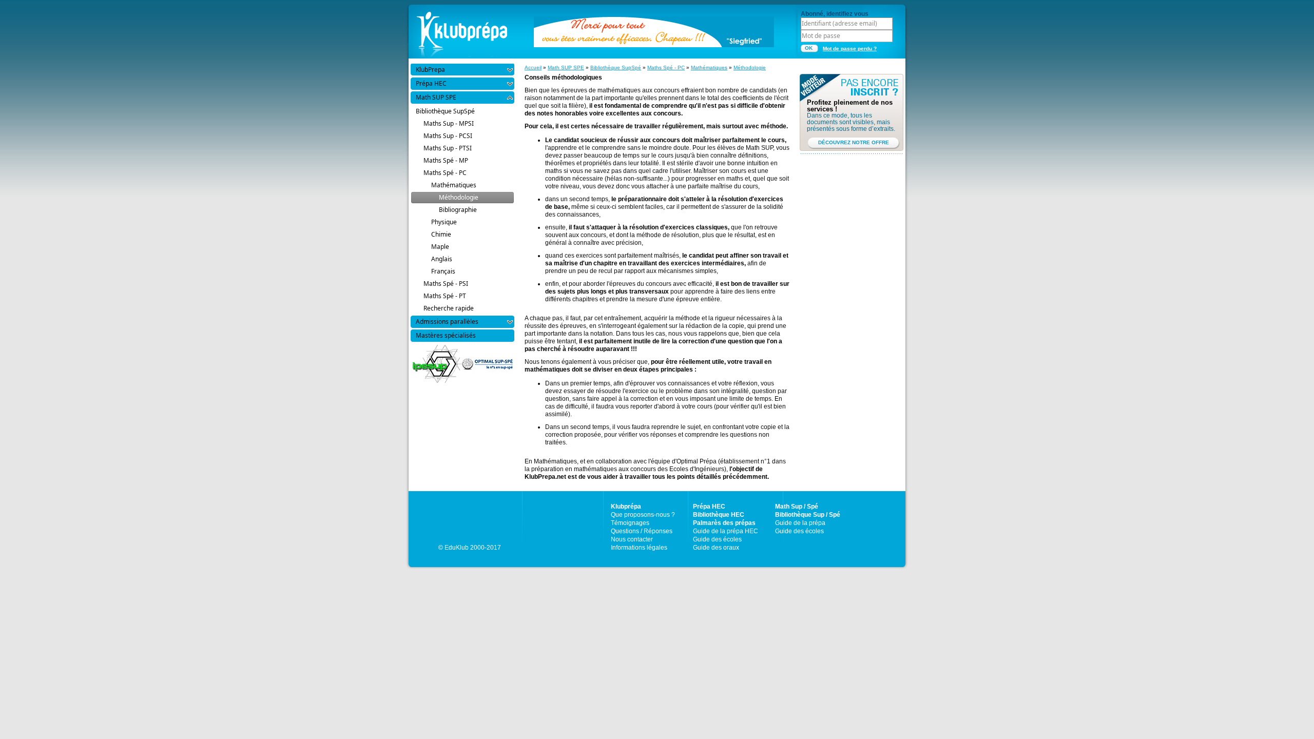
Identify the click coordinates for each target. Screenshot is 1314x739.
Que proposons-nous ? (643, 514)
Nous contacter (632, 539)
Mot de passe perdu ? (850, 48)
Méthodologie (749, 67)
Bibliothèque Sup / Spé (807, 514)
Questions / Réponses (641, 531)
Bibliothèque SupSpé (615, 67)
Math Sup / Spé (796, 506)
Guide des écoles (717, 539)
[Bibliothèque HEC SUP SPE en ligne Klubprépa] (462, 30)
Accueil (533, 67)
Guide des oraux (716, 547)
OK (809, 48)
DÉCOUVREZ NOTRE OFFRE (853, 142)
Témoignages (630, 523)
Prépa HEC (709, 506)
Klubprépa (626, 506)
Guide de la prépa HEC (725, 531)
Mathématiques (709, 67)
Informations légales (639, 547)
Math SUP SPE (566, 67)
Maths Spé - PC (666, 67)
